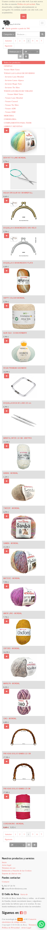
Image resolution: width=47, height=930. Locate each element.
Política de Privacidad (11, 927)
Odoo (20, 919)
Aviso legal (6, 865)
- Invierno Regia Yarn (13, 83)
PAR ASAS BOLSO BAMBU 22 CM (17, 753)
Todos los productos (12, 62)
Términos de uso (8, 868)
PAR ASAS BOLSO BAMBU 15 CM (16, 788)
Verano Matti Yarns (12, 69)
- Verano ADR (10, 108)
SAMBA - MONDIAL (10, 543)
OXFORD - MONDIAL (11, 648)
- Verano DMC (10, 112)
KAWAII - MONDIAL (10, 473)
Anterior (8, 40)
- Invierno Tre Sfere (12, 87)
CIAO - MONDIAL (9, 718)
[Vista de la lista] (26, 56)
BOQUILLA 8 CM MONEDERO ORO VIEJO (19, 227)
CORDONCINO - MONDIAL (13, 823)
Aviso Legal (26, 927)
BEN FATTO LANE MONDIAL (14, 157)
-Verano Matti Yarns (15, 94)
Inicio (4, 862)
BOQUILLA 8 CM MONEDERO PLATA (18, 262)
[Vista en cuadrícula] (20, 56)
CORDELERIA (10, 119)
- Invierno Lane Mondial (14, 76)
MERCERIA (9, 115)
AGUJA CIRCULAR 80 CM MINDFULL (18, 192)
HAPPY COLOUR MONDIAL (14, 297)
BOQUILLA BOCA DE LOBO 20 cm (17, 403)
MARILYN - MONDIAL (11, 683)
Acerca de (24, 894)
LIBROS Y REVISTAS (13, 126)
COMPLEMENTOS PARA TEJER (17, 122)
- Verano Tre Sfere (11, 105)
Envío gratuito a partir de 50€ (18, 28)
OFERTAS (8, 66)
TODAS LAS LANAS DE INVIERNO (19, 73)
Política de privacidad (26, 4)
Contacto (5, 881)
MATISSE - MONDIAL (11, 578)
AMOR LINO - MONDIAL (12, 613)
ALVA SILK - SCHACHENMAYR (15, 332)
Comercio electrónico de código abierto (19, 920)
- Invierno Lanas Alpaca (14, 80)
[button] (6, 130)
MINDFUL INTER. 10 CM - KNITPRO (17, 438)
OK (23, 16)
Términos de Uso (35, 924)
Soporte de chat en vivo (11, 873)
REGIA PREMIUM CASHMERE (15, 367)
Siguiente (8, 45)
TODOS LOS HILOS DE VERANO (18, 91)
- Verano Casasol (11, 101)
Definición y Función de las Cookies (17, 870)
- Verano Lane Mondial (13, 97)
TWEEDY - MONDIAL (11, 508)
